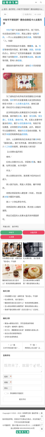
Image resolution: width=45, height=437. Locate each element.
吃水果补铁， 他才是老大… (15, 299)
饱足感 (24, 131)
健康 (20, 61)
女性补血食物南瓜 (11, 337)
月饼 (18, 34)
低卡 (31, 66)
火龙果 (19, 104)
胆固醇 (24, 134)
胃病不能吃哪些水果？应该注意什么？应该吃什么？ (24, 310)
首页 (5, 9)
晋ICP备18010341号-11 (21, 425)
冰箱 (6, 197)
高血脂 (30, 57)
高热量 (38, 50)
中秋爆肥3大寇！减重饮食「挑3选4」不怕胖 (21, 296)
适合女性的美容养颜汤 (13, 333)
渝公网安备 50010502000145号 (23, 428)
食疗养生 (12, 9)
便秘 (20, 127)
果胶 (10, 123)
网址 (6, 388)
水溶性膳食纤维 (24, 123)
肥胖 (16, 57)
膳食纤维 (19, 120)
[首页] (42, 416)
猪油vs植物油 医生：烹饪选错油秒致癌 (19, 323)
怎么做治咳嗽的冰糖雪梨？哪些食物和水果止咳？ (31, 283)
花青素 (10, 120)
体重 (8, 134)
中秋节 (9, 30)
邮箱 (7, 382)
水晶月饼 (25, 104)
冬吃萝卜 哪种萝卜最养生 (14, 327)
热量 (29, 37)
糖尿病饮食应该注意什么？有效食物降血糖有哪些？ (11, 283)
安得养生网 (26, 413)
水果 (20, 116)
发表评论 (28, 14)
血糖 (39, 57)
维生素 (32, 116)
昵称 (7, 376)
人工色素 (8, 147)
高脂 (31, 50)
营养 (12, 100)
